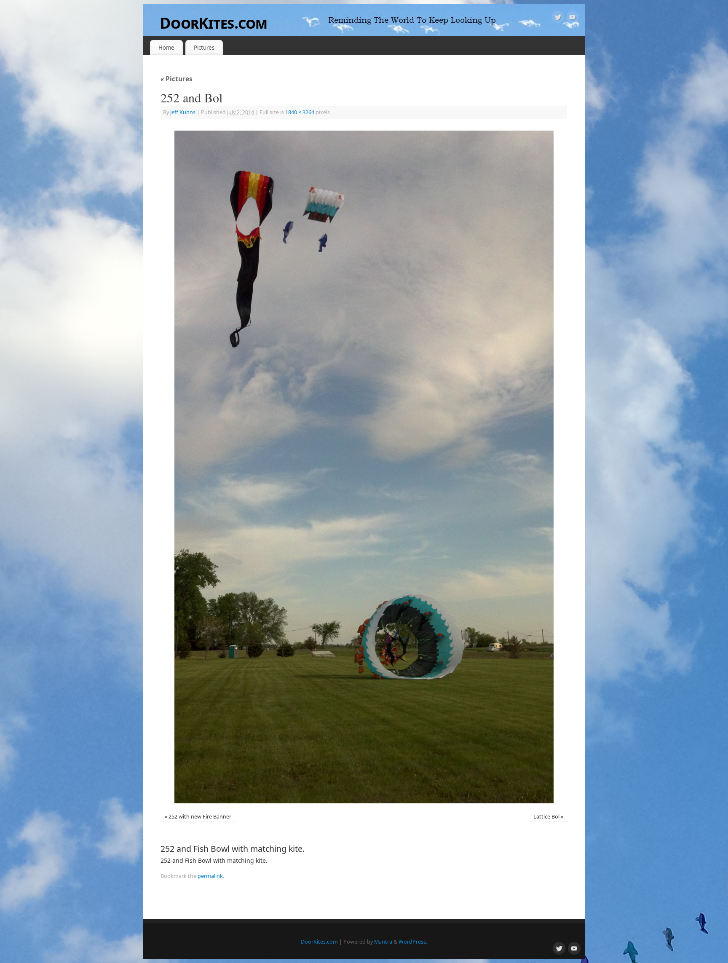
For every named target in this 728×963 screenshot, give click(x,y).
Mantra (383, 941)
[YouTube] (572, 18)
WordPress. (413, 941)
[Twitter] (557, 18)
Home (166, 47)
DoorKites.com (214, 23)
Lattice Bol (546, 816)
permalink (210, 876)
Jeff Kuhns (182, 112)
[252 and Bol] (364, 467)
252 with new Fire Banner (200, 816)
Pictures (204, 47)
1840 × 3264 (299, 112)
